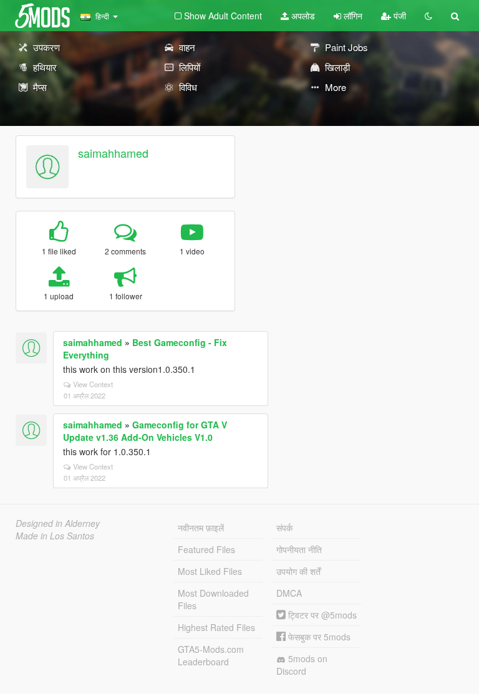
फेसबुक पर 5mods (318, 636)
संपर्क (284, 527)
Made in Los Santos (55, 535)
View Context (93, 384)
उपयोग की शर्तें (298, 571)
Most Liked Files (210, 571)
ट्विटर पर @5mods (321, 615)
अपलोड (302, 15)
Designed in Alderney (58, 523)
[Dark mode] (428, 15)
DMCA (289, 593)
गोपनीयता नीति (299, 549)
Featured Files (206, 549)
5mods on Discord (301, 664)
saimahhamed (113, 153)
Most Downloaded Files (213, 599)
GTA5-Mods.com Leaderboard (211, 655)
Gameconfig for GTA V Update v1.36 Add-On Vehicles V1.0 (145, 430)
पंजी (398, 15)
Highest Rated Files (216, 627)
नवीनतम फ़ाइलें (201, 527)
